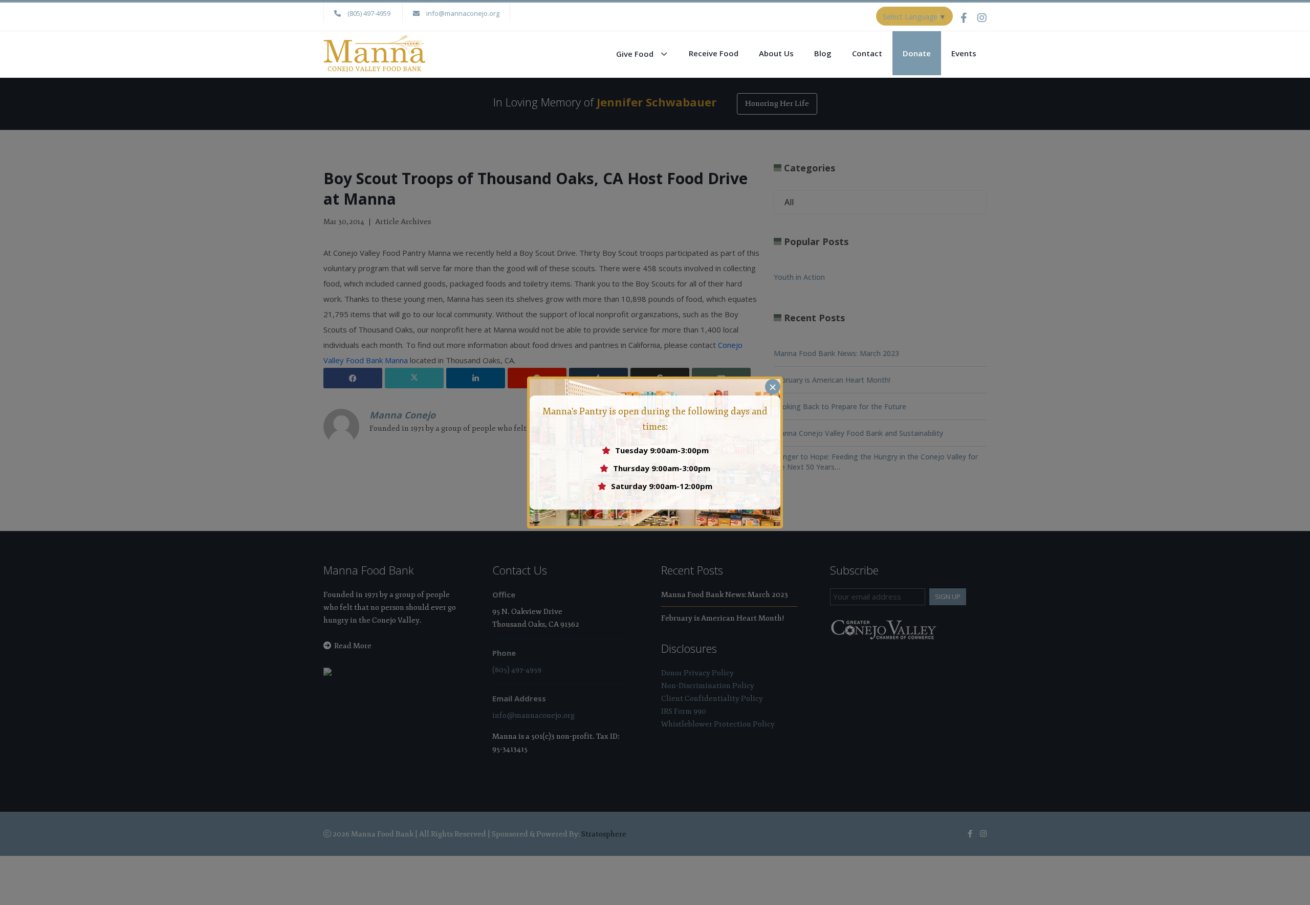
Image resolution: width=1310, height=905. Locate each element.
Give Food (634, 54)
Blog (823, 53)
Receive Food (713, 53)
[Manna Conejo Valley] (374, 52)
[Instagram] (982, 18)
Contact (867, 53)
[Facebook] (968, 18)
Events (963, 53)
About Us (776, 53)
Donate (917, 53)
